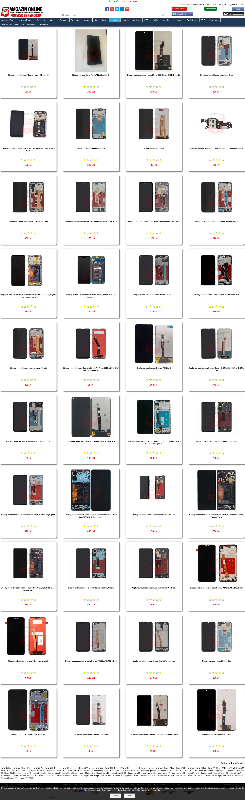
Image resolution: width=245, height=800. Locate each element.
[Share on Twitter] (117, 10)
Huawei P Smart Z (64, 776)
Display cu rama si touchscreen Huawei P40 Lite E (153, 295)
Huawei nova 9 (206, 773)
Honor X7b (212, 771)
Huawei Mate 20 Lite (87, 773)
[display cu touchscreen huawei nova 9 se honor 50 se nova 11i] (154, 71)
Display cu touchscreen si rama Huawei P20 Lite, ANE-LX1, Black (216, 588)
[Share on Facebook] (107, 10)
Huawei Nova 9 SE (221, 773)
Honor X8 (231, 771)
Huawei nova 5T (163, 773)
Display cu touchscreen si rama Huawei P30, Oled (216, 441)
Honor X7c (222, 771)
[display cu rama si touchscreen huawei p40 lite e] (154, 290)
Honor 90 (220, 768)
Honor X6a (174, 771)
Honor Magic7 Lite (117, 771)
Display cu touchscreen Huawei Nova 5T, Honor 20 (28, 75)
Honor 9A (10, 771)
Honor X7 (193, 771)
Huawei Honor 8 (54, 773)
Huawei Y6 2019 (226, 776)
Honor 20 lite (26, 768)
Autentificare (210, 9)
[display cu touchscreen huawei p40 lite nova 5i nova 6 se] (91, 437)
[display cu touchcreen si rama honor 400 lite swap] (216, 217)
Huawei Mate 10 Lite (70, 773)
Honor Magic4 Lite (23, 771)
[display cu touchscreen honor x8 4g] (216, 730)
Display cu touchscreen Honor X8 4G (216, 734)
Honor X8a (8, 773)
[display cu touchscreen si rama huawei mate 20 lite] (154, 657)
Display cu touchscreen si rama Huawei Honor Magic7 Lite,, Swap (91, 222)
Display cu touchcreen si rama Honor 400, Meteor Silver (216, 295)
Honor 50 (158, 768)
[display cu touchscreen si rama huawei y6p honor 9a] (28, 437)
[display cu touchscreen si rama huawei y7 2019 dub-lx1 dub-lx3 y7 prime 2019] (154, 437)
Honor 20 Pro (38, 768)
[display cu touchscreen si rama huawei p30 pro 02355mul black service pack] (216, 510)
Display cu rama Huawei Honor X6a (216, 661)
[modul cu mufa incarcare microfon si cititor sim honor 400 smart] (216, 144)
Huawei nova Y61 (236, 773)
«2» (237, 763)
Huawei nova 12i (134, 773)
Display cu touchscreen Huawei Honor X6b (91, 734)
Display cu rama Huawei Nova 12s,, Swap (216, 75)
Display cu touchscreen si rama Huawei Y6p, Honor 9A (28, 441)
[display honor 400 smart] (154, 144)
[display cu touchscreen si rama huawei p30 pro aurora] (91, 584)
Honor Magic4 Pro (38, 771)
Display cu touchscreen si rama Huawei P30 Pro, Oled (153, 515)
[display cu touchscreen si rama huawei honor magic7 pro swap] (154, 217)
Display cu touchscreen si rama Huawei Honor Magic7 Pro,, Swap (153, 222)
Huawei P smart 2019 (28, 776)
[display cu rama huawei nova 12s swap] (216, 71)
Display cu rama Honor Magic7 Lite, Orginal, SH (91, 75)
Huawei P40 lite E (165, 776)
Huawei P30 (92, 776)
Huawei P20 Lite (79, 776)
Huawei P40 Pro (179, 776)
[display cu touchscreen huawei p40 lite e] (154, 364)
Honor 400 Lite (120, 768)
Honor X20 (155, 771)
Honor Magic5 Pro (70, 771)
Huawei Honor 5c (39, 773)
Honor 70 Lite (201, 768)
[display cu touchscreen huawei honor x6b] (91, 730)
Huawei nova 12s (148, 773)
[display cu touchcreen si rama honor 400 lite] (28, 364)
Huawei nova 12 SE (118, 773)
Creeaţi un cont (179, 9)
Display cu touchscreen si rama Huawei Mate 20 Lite (154, 661)
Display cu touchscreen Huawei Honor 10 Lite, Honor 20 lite (154, 734)
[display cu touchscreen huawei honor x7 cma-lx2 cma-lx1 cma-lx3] (216, 364)
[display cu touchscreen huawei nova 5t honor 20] (28, 71)
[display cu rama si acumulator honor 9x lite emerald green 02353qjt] (91, 290)
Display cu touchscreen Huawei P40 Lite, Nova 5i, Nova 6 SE (91, 441)
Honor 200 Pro (73, 768)
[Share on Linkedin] (122, 10)
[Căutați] (163, 16)
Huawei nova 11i (102, 773)
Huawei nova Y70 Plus (10, 776)
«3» (242, 763)
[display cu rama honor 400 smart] (91, 144)
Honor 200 (49, 768)
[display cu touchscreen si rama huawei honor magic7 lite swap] (91, 217)
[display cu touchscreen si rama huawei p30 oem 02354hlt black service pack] (28, 584)
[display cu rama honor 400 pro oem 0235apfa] (28, 217)
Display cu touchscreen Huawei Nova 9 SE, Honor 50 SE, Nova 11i (153, 75)
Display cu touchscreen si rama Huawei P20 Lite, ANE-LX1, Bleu (91, 661)
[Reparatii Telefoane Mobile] (21, 16)
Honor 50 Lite (168, 768)
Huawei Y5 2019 (212, 776)
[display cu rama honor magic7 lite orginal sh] (91, 71)
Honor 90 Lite (230, 768)
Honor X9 (27, 773)
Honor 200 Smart (86, 768)
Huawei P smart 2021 (47, 776)
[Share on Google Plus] (112, 10)
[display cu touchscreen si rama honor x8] (28, 730)
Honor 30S (99, 768)
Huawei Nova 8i (193, 773)
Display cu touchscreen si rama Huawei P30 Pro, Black (154, 588)
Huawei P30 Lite (104, 776)
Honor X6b (184, 771)
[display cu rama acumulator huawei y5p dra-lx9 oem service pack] (28, 144)
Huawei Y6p (14, 778)
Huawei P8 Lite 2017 (196, 776)
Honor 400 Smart (146, 768)
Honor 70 (190, 768)
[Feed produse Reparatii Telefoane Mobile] (127, 10)
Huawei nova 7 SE (178, 773)
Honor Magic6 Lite (85, 771)
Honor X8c (18, 773)
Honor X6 (164, 771)
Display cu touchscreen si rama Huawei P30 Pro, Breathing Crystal (28, 515)
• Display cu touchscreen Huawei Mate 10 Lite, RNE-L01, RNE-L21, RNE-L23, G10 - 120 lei (195, 4)
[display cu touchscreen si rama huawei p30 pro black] (154, 584)
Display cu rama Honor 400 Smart (91, 148)
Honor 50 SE (180, 768)
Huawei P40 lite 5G (148, 776)
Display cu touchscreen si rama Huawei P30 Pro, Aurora (91, 588)
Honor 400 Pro (133, 768)
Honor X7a (202, 771)
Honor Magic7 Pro (132, 771)
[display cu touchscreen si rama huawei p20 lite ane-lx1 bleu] (91, 657)
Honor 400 (109, 768)
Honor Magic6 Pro (101, 771)
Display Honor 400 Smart (154, 148)
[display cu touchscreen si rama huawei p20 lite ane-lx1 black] (216, 584)
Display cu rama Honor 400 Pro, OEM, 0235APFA (28, 222)
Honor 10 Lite (6, 768)
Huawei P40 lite (133, 776)
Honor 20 (16, 768)
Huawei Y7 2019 (26, 778)
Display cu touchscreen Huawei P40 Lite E (154, 368)
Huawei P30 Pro (119, 776)
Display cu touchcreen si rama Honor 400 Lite (28, 368)
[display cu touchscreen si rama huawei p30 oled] (216, 437)
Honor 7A (211, 768)
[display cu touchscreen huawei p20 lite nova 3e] (28, 657)
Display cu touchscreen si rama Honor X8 (28, 734)
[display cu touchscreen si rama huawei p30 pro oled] (154, 510)
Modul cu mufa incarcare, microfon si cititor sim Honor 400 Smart (216, 148)
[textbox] (111, 15)
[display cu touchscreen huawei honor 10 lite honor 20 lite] (154, 730)
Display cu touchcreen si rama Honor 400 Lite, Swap (216, 222)
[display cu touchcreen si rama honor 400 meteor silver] (216, 290)
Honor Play (145, 771)
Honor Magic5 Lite (54, 771)
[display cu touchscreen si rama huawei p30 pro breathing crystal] (28, 510)
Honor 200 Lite (60, 768)
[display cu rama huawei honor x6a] (216, 657)
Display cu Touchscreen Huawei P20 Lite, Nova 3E (28, 661)
